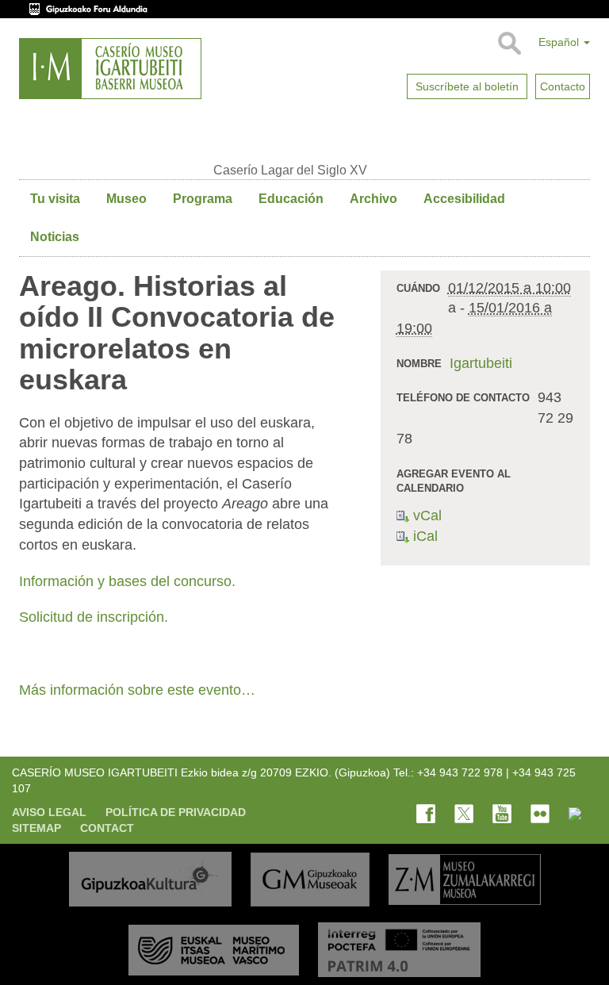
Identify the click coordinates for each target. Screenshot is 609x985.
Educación (291, 198)
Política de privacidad (175, 812)
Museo (126, 198)
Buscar (509, 44)
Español (560, 42)
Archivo (373, 198)
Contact (107, 828)
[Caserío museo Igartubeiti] (110, 68)
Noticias (54, 236)
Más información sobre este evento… (137, 690)
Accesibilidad (464, 198)
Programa (202, 198)
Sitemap (36, 828)
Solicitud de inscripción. (95, 617)
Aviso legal (49, 812)
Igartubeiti (481, 363)
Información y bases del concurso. (129, 581)
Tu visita (55, 198)
